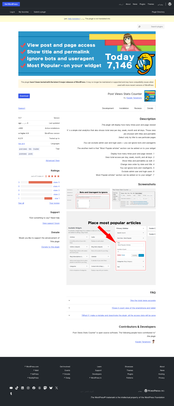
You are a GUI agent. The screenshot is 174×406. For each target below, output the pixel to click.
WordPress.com (31, 367)
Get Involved (65, 367)
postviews (23, 154)
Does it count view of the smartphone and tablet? (134, 308)
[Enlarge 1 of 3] (152, 191)
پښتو (140, 391)
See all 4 (21, 144)
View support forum (51, 223)
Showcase (129, 367)
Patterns (129, 378)
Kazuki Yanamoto (134, 98)
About (162, 367)
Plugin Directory (158, 12)
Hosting (161, 374)
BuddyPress (33, 378)
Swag (67, 378)
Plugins (130, 374)
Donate (66, 374)
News (162, 370)
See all (21, 203)
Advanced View (53, 160)
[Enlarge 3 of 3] (152, 214)
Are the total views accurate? (143, 300)
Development (108, 108)
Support (21, 108)
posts (31, 154)
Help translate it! (72, 19)
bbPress (34, 374)
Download (24, 96)
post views (23, 149)
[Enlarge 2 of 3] (107, 191)
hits (30, 149)
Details (150, 108)
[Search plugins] (139, 26)
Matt (36, 370)
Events (67, 370)
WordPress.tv (95, 378)
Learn (99, 367)
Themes (130, 370)
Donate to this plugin (50, 247)
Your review (54, 203)
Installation (124, 108)
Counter (36, 149)
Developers (97, 374)
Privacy (162, 378)
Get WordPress (11, 4)
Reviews (138, 108)
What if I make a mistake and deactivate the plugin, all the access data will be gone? (119, 315)
